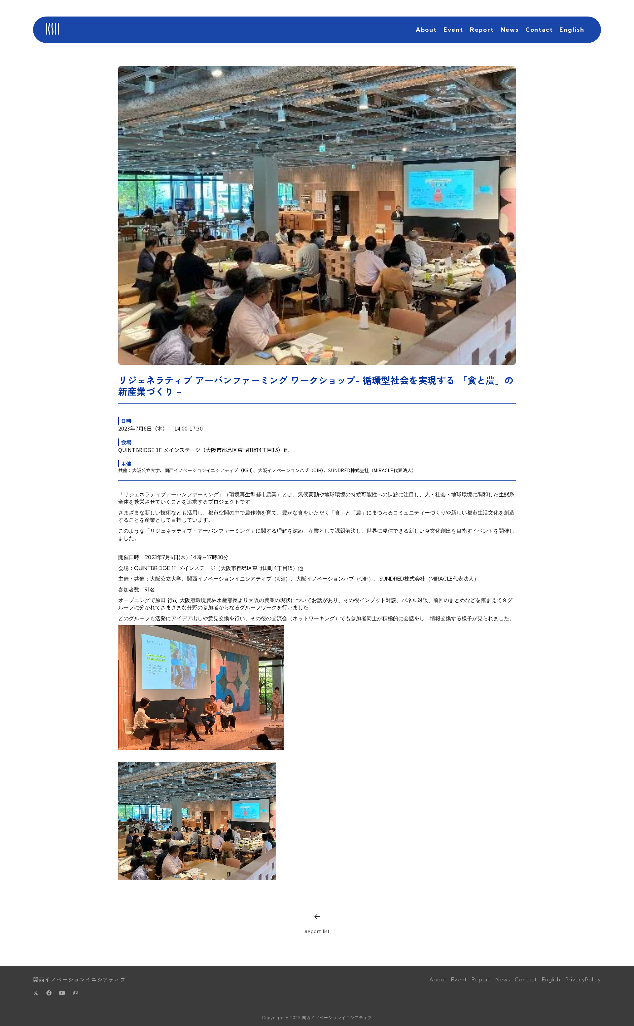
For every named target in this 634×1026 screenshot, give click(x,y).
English (571, 29)
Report (482, 29)
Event (453, 29)
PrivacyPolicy (583, 979)
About (426, 29)
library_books (75, 993)
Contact (539, 29)
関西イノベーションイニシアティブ (79, 979)
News (510, 29)
